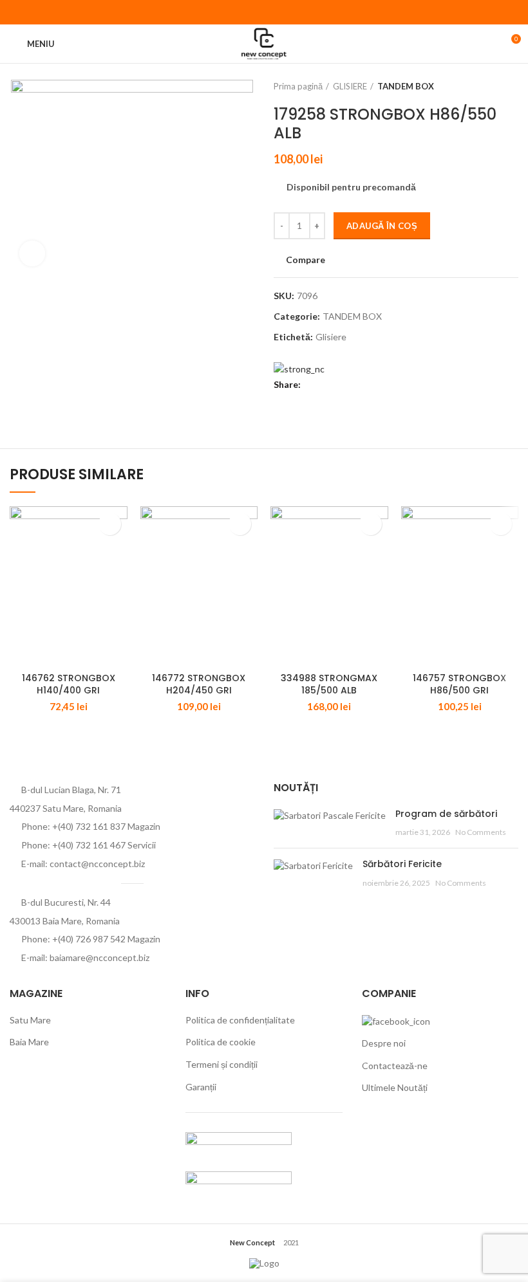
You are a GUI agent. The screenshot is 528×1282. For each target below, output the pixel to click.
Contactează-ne (395, 1065)
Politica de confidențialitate (240, 1019)
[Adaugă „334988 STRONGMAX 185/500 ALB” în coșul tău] (370, 524)
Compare (305, 259)
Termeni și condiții (221, 1064)
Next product (511, 86)
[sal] (238, 1144)
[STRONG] (299, 367)
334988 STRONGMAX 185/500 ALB (329, 684)
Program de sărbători (446, 813)
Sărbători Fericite (402, 863)
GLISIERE (350, 86)
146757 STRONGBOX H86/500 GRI (459, 684)
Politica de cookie (220, 1041)
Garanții (200, 1086)
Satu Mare (30, 1019)
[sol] (238, 1183)
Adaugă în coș (381, 226)
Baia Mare (29, 1041)
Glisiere (331, 337)
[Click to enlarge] (32, 253)
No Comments (480, 832)
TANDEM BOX (405, 86)
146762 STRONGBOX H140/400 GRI (68, 684)
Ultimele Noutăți (395, 1087)
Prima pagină (298, 86)
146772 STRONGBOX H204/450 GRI (198, 684)
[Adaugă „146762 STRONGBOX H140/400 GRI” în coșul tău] (110, 524)
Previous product (486, 86)
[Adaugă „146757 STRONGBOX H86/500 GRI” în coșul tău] (500, 524)
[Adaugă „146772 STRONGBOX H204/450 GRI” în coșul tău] (240, 524)
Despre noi (384, 1043)
